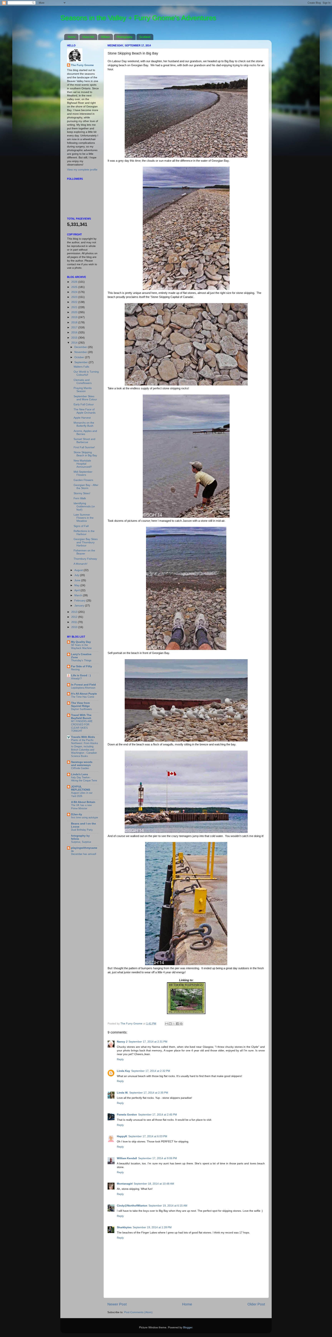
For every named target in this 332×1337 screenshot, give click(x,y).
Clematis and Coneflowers (83, 382)
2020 (74, 312)
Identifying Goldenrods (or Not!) (84, 506)
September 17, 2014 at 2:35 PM (148, 1092)
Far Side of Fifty (81, 666)
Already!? (76, 678)
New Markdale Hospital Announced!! (83, 463)
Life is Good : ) (81, 675)
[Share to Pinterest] (181, 1024)
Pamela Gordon (127, 1114)
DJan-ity (76, 814)
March (78, 595)
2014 (74, 342)
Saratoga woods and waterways (81, 764)
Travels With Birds (83, 737)
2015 (74, 337)
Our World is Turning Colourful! (86, 373)
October (79, 357)
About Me (88, 36)
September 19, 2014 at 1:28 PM (152, 1227)
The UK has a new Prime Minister (81, 807)
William (105, 36)
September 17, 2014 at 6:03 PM (147, 1136)
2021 (74, 307)
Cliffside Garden (80, 768)
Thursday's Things (81, 660)
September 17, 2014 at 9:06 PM (157, 1158)
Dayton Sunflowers (81, 709)
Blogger (187, 1327)
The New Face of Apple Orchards (84, 411)
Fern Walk (80, 498)
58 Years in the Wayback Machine (81, 647)
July (77, 575)
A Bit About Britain (83, 802)
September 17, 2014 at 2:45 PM (157, 1114)
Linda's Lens (79, 774)
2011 (74, 622)
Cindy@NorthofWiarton (132, 1205)
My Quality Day (81, 641)
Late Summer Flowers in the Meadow (84, 517)
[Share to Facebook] (177, 1024)
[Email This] (166, 1024)
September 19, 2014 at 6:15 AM (168, 1205)
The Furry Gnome (82, 65)
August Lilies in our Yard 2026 (81, 794)
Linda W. (122, 1092)
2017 (74, 327)
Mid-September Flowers (83, 473)
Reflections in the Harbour (84, 533)
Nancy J (122, 1041)
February (80, 600)
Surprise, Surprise (81, 841)
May (77, 585)
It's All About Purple (84, 693)
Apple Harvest (82, 417)
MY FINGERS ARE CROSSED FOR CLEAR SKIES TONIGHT (82, 726)
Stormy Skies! (82, 493)
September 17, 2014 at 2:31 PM (148, 1041)
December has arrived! (83, 854)
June (77, 580)
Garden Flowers (83, 480)
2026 (74, 281)
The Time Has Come (82, 696)
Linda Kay (123, 1070)
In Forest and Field (83, 684)
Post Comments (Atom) (138, 1312)
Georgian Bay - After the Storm (86, 487)
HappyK (122, 1136)
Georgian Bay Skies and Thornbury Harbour (86, 542)
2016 (74, 332)
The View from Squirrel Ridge (80, 704)
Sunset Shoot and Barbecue (84, 441)
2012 (74, 616)
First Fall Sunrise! (84, 447)
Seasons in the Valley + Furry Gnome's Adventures (138, 18)
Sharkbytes (124, 1227)
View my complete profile (82, 169)
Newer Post (117, 1304)
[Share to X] (174, 1024)
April (77, 590)
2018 (74, 322)
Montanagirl (125, 1183)
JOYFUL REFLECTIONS (80, 788)
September (81, 362)
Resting (75, 669)
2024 (74, 292)
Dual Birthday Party (82, 829)
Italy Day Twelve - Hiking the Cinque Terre (84, 779)
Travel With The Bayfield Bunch (81, 717)
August (79, 570)
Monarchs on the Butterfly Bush (84, 424)
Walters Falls (81, 366)
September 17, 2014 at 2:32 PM (150, 1070)
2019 (74, 317)
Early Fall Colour (84, 404)
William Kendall (127, 1158)
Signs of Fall (81, 526)
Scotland (144, 36)
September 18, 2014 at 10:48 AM (154, 1183)
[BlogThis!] (170, 1024)
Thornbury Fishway (85, 558)
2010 (74, 627)
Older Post (256, 1304)
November (81, 352)
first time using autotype (84, 817)
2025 (74, 287)
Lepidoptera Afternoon (83, 687)
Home (72, 36)
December (81, 347)
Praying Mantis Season (83, 390)
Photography (125, 36)
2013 (74, 611)
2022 (74, 302)
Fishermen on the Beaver (84, 552)
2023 (74, 297)
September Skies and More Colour (85, 398)
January (79, 605)
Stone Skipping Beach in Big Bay (85, 454)
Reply (120, 1059)
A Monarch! (80, 563)
